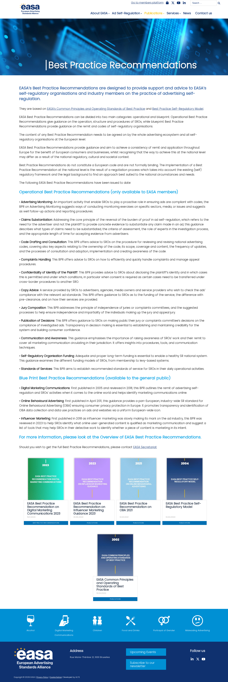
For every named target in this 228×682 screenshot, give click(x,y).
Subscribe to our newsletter (142, 664)
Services (173, 13)
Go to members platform (147, 3)
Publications (153, 13)
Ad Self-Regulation (126, 13)
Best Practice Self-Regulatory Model (177, 109)
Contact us (203, 13)
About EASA (99, 13)
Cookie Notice (56, 677)
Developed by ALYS (71, 677)
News (187, 13)
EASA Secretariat (145, 447)
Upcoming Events (143, 652)
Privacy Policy (42, 677)
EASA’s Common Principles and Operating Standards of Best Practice (96, 109)
